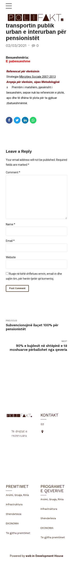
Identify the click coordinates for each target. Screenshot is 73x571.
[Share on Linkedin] (25, 120)
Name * (10, 224)
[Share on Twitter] (17, 120)
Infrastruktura (14, 504)
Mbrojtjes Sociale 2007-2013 (37, 76)
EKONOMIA (12, 523)
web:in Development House (44, 556)
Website (11, 257)
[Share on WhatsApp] (33, 120)
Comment (13, 172)
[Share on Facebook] (9, 120)
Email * (10, 240)
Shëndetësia (13, 514)
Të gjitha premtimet (18, 533)
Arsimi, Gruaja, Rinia (17, 495)
